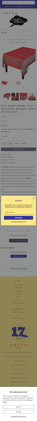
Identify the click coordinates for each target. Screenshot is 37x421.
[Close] (34, 198)
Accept (18, 407)
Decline (18, 412)
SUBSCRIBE (18, 218)
